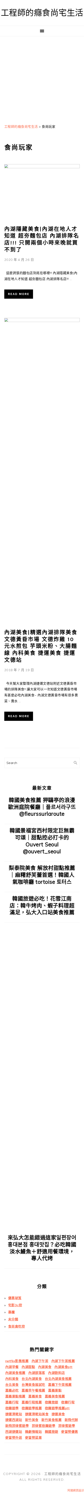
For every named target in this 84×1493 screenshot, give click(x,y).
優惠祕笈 (15, 1298)
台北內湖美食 (32, 1379)
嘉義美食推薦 (55, 1396)
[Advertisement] (42, 78)
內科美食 (12, 1379)
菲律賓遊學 (66, 1426)
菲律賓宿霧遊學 (43, 1426)
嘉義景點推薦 (15, 1396)
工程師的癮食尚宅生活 (42, 13)
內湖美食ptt (63, 1367)
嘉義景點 (55, 1390)
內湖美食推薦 (15, 1373)
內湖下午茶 (40, 1361)
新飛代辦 (71, 1420)
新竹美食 (32, 1420)
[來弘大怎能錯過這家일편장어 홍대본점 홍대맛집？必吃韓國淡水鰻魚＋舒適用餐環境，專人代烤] (42, 1228)
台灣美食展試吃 (33, 1385)
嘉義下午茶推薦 (60, 1385)
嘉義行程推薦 (32, 1402)
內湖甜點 (28, 1367)
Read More (18, 294)
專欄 (11, 1312)
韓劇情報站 (33, 1432)
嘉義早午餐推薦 (33, 1390)
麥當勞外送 (13, 1438)
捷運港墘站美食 (37, 1414)
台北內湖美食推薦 (58, 1379)
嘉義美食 (35, 1396)
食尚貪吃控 (16, 1326)
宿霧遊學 (12, 1408)
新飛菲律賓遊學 (17, 1426)
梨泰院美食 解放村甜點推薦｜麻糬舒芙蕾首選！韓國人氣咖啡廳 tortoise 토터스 (42, 875)
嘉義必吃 (12, 1390)
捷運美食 (58, 1414)
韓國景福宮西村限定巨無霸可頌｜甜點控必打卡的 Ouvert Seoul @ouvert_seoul (42, 841)
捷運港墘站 (13, 1414)
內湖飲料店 (56, 1373)
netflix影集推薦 (17, 1361)
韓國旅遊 (51, 1432)
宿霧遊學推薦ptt (57, 1408)
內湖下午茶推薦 (63, 1361)
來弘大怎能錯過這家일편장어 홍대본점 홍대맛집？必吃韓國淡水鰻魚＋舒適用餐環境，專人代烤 (42, 1248)
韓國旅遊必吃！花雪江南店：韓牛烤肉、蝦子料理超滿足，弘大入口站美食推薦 (42, 905)
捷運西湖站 (13, 1420)
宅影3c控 (15, 1305)
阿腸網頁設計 (75, 1490)
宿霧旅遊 (51, 1402)
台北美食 (12, 1385)
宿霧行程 (68, 1402)
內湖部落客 (36, 1373)
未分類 (13, 1319)
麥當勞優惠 (69, 1432)
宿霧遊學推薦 (32, 1408)
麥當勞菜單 (33, 1438)
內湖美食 (45, 1367)
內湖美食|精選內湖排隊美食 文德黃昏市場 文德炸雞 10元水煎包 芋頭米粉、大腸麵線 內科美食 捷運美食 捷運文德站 (40, 646)
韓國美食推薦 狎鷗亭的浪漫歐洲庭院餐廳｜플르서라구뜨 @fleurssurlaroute (42, 807)
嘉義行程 (12, 1402)
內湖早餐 (12, 1367)
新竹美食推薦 (51, 1420)
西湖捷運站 (13, 1432)
